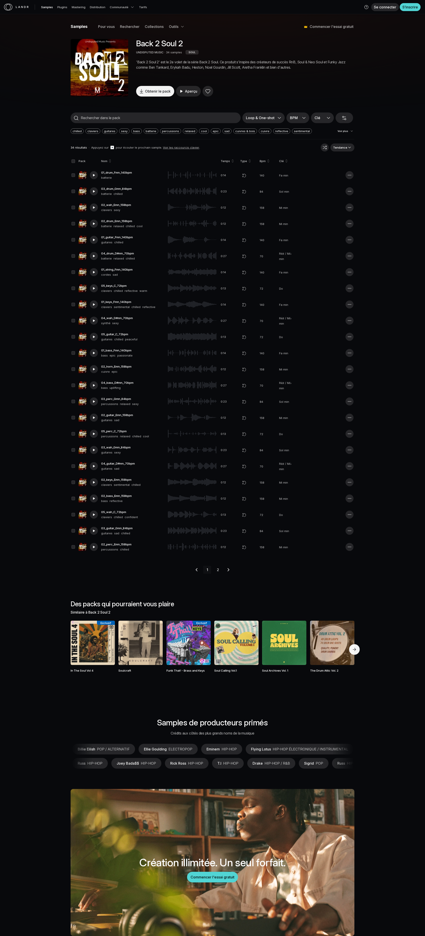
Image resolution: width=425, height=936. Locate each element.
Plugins (62, 7)
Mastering (78, 7)
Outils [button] (173, 26)
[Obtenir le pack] (106, 643)
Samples (47, 7)
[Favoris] (208, 91)
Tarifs (143, 7)
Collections (154, 26)
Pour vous (106, 26)
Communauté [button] (119, 7)
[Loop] (244, 175)
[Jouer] (99, 68)
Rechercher (129, 26)
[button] (366, 7)
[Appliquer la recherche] (76, 118)
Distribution (97, 7)
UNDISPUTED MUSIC (150, 52)
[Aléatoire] (325, 147)
